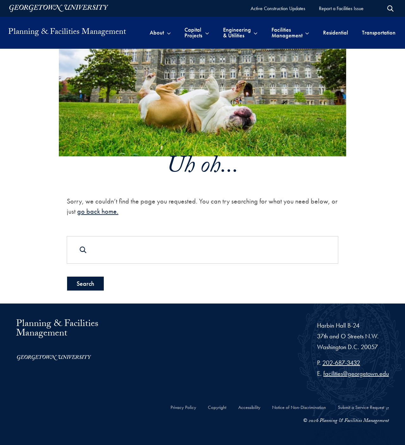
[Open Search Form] (390, 8)
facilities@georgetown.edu (356, 373)
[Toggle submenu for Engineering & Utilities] (255, 32)
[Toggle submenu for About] (168, 32)
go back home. (97, 211)
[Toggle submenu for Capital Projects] (207, 32)
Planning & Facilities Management (67, 32)
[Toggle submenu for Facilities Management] (307, 32)
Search (85, 283)
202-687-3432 (341, 363)
